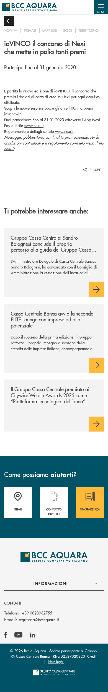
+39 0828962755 (37, 613)
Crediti (92, 656)
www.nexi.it (33, 125)
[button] (101, 7)
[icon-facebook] (5, 635)
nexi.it (9, 148)
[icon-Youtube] (18, 635)
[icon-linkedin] (32, 635)
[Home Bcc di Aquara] (29, 7)
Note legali (56, 661)
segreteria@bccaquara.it (39, 619)
